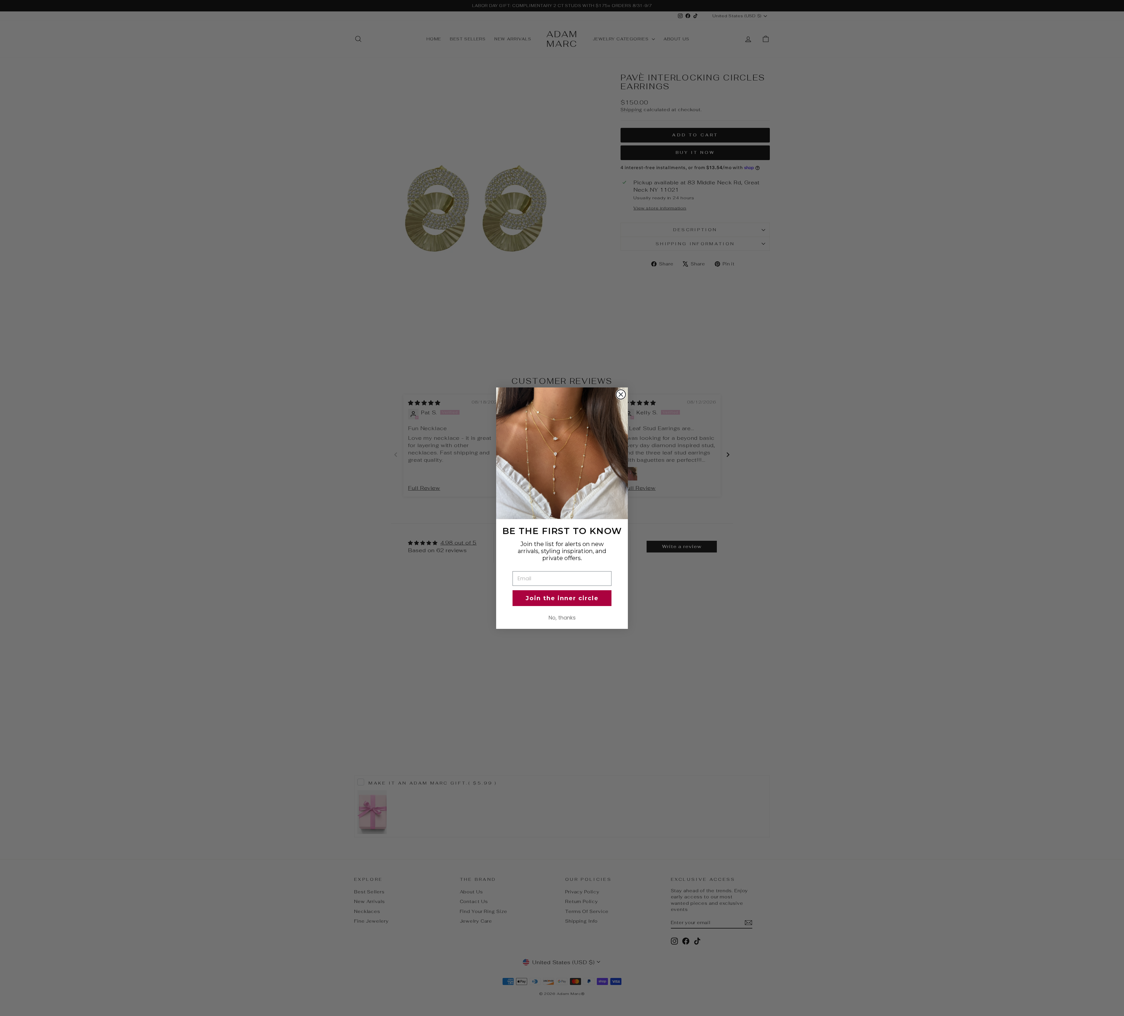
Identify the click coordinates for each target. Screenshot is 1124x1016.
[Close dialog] (621, 394)
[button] (562, 453)
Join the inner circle (562, 598)
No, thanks (562, 617)
